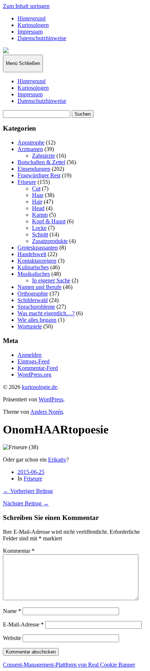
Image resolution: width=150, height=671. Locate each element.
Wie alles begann (36, 320)
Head (38, 208)
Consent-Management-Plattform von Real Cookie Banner (69, 665)
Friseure (26, 182)
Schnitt (40, 234)
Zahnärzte (43, 156)
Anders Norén (46, 412)
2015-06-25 (30, 472)
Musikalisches (33, 274)
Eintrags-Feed (33, 361)
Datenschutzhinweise (41, 38)
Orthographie (32, 293)
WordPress (51, 399)
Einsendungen (33, 169)
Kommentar (19, 551)
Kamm (40, 215)
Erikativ (57, 459)
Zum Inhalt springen (26, 6)
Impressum (30, 31)
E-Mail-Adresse (23, 624)
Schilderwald (32, 300)
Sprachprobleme (36, 307)
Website (12, 638)
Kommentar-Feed (37, 368)
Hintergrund (31, 18)
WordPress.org (34, 374)
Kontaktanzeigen (36, 261)
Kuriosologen (33, 25)
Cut (36, 188)
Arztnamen (30, 149)
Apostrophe (30, 142)
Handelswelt (31, 254)
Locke (39, 228)
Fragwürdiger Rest (38, 175)
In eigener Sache (51, 280)
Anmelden (29, 355)
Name (12, 611)
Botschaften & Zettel (41, 162)
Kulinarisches (33, 267)
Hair (37, 201)
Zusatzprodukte (50, 241)
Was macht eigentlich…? (46, 313)
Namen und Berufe (39, 287)
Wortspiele (29, 326)
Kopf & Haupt (49, 221)
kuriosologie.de (39, 387)
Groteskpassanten (37, 247)
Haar (37, 195)
